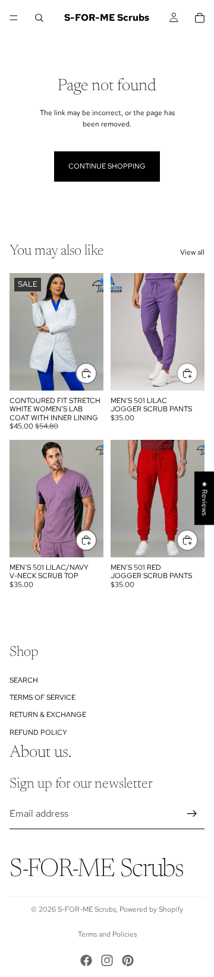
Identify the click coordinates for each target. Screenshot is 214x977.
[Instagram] (107, 960)
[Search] (39, 18)
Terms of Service (42, 697)
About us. (40, 752)
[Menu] (13, 17)
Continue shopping (107, 166)
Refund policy (38, 732)
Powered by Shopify (151, 909)
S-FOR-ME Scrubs (87, 909)
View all (192, 252)
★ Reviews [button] (204, 498)
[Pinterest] (128, 960)
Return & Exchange (48, 714)
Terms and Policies (107, 934)
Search (24, 679)
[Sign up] (192, 813)
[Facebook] (86, 960)
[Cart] (200, 18)
